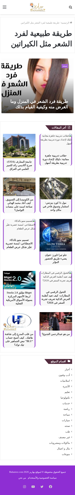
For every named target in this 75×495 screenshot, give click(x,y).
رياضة (67, 409)
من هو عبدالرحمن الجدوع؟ (56, 334)
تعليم (67, 392)
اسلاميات (65, 380)
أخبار (67, 369)
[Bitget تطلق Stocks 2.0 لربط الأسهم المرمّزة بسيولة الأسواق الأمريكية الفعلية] (19, 280)
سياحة (66, 414)
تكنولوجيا (65, 397)
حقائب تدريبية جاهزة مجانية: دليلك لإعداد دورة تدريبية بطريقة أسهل (56, 159)
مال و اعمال (63, 448)
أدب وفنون (64, 375)
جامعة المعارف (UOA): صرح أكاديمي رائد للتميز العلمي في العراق (19, 165)
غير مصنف (64, 437)
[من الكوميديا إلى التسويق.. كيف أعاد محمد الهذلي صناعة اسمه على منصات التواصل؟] (19, 187)
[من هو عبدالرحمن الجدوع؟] (56, 321)
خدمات (66, 403)
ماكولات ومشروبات (59, 443)
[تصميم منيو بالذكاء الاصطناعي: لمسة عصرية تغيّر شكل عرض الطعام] (19, 227)
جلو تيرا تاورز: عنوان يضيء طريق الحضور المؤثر (56, 258)
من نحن (22, 477)
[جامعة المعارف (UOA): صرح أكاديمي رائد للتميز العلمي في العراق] (19, 146)
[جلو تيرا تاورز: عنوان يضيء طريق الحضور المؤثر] (56, 235)
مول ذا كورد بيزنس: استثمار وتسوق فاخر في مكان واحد (56, 206)
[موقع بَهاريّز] (37, 7)
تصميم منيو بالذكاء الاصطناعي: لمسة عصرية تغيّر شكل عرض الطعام (19, 244)
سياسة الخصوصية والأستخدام (42, 477)
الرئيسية (65, 22)
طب (67, 431)
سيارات (66, 420)
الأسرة (66, 386)
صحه (67, 426)
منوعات (66, 454)
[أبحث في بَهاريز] (70, 8)
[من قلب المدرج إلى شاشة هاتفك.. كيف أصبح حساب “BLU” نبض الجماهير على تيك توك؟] (19, 321)
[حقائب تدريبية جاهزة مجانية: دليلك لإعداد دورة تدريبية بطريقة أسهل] (56, 143)
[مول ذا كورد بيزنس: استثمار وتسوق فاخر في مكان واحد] (56, 188)
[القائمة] (4, 8)
